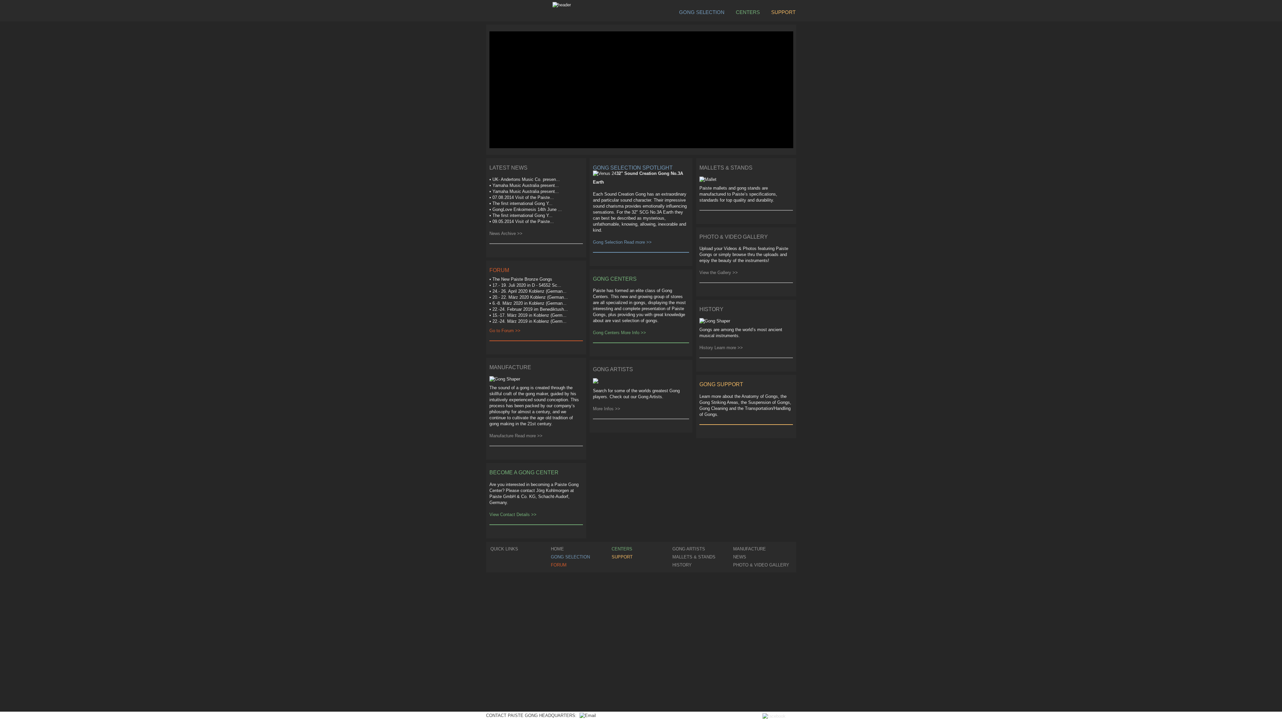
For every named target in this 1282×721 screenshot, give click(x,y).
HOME (557, 548)
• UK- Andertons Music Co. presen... (524, 179)
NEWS (739, 556)
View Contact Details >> (513, 514)
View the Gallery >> (718, 272)
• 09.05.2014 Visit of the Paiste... (521, 221)
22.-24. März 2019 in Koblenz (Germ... (529, 321)
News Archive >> (505, 233)
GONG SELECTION (701, 12)
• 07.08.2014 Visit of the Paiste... (521, 197)
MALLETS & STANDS (693, 556)
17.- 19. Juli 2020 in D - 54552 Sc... (526, 285)
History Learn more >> (721, 347)
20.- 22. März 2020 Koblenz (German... (530, 297)
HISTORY (682, 564)
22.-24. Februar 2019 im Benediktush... (530, 309)
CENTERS (748, 12)
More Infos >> (606, 408)
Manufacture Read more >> (516, 435)
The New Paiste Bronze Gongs (522, 279)
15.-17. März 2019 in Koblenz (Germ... (529, 315)
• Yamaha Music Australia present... (524, 185)
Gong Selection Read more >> (622, 242)
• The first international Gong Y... (521, 203)
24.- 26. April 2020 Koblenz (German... (529, 291)
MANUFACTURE (749, 548)
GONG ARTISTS (688, 548)
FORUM (559, 564)
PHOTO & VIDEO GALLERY (761, 564)
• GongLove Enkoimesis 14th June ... (525, 209)
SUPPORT (783, 12)
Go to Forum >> (504, 330)
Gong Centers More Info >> (619, 332)
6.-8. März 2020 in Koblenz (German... (529, 303)
